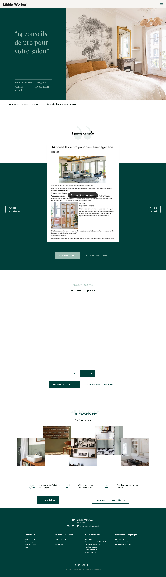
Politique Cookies (91, 550)
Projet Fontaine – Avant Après (126, 350)
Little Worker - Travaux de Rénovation (25, 104)
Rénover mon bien (61, 542)
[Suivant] (87, 373)
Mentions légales (91, 547)
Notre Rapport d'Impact (123, 544)
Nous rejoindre (90, 539)
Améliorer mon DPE (122, 542)
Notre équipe (29, 542)
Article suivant (153, 209)
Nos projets (59, 544)
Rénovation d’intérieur (96, 256)
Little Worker (31, 535)
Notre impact (119, 539)
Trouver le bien (48, 500)
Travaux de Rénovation (65, 535)
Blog (26, 547)
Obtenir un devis (61, 539)
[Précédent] (75, 373)
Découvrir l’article (67, 256)
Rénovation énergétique (126, 535)
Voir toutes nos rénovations (100, 384)
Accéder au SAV (90, 552)
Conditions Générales (92, 544)
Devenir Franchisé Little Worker (96, 542)
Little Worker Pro (31, 544)
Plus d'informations (93, 535)
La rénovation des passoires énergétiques (47, 350)
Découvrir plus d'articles (64, 384)
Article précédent (14, 209)
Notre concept (30, 539)
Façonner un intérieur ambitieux (110, 500)
